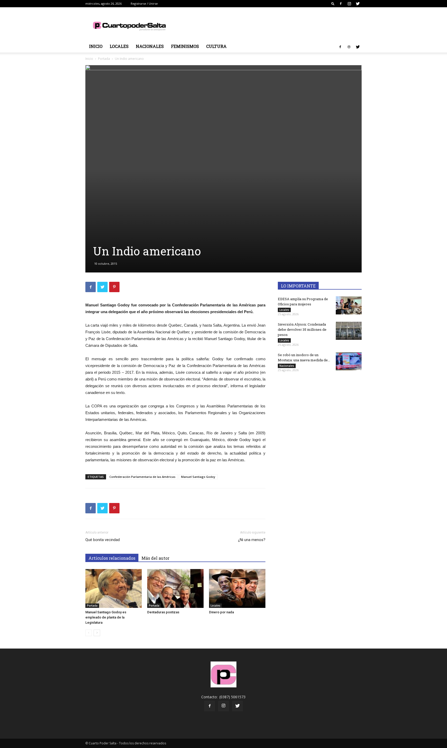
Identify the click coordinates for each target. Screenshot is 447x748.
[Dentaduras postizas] (175, 588)
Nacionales (150, 46)
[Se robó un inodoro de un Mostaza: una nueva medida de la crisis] (349, 361)
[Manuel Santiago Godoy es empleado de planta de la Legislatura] (113, 588)
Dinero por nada (221, 612)
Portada (104, 58)
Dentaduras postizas (163, 612)
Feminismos (185, 46)
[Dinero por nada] (237, 588)
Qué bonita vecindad (102, 539)
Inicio (95, 46)
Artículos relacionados (111, 558)
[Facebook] (341, 3)
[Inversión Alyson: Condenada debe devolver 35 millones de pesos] (349, 331)
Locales (119, 46)
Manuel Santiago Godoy (198, 477)
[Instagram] (349, 3)
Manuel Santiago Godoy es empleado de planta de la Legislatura (105, 617)
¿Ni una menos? (251, 539)
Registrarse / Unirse (144, 3)
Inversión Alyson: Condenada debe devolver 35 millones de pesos (302, 329)
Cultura (216, 46)
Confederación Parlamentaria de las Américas (142, 477)
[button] (333, 3)
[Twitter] (358, 3)
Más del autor (155, 558)
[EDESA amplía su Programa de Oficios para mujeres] (349, 305)
